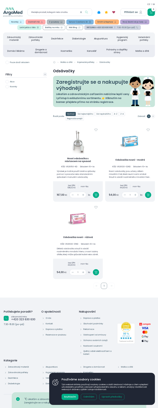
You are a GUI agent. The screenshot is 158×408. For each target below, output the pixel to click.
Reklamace (88, 329)
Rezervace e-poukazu (56, 334)
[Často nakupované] (106, 12)
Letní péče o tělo (28, 27)
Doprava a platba (54, 329)
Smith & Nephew (105, 22)
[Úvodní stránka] (54, 62)
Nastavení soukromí (92, 346)
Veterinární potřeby (144, 39)
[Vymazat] (81, 12)
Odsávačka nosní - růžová (78, 237)
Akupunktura (101, 38)
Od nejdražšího (103, 114)
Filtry (9, 74)
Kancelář (91, 51)
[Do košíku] (96, 195)
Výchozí (71, 114)
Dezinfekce (57, 38)
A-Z (115, 114)
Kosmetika (66, 51)
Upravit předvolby (112, 396)
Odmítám (88, 396)
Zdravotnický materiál (14, 39)
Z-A (122, 114)
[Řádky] (153, 116)
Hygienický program (122, 39)
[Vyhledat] (86, 12)
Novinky (15, 22)
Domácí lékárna (15, 51)
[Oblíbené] (113, 12)
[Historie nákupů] (99, 12)
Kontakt (49, 323)
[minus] (72, 195)
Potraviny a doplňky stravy (116, 51)
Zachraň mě (34, 22)
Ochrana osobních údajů (95, 340)
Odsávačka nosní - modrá (130, 160)
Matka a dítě (142, 51)
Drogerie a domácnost (41, 51)
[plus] (83, 195)
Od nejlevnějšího (85, 114)
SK (154, 4)
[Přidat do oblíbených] (96, 130)
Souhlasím (70, 396)
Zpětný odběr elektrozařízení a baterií (97, 352)
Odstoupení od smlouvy (94, 334)
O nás (48, 318)
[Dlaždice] (149, 116)
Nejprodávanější (75, 118)
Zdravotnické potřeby (36, 39)
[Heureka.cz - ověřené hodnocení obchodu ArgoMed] (126, 333)
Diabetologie (79, 38)
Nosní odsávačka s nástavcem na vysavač (78, 160)
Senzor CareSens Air (78, 22)
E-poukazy (54, 22)
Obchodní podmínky (93, 323)
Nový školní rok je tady (133, 22)
